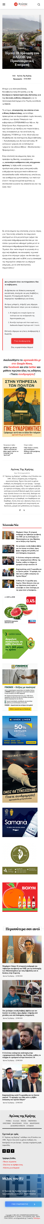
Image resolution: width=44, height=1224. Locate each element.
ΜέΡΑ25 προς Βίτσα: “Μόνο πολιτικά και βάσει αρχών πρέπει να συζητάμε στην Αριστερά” (11, 451)
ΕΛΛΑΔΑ (22, 48)
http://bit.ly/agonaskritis (22, 473)
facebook (14, 367)
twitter (32, 367)
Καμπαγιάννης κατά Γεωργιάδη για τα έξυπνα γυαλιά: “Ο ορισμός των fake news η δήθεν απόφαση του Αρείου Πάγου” (20, 1097)
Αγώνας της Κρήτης (24, 76)
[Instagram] (4, 1151)
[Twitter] (24, 509)
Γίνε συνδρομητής (22, 341)
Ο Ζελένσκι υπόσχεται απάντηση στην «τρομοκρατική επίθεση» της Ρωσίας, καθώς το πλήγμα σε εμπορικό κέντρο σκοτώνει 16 (21, 1055)
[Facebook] (20, 509)
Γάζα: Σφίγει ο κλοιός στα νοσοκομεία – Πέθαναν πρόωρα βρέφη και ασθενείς (32, 450)
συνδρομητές (26, 374)
